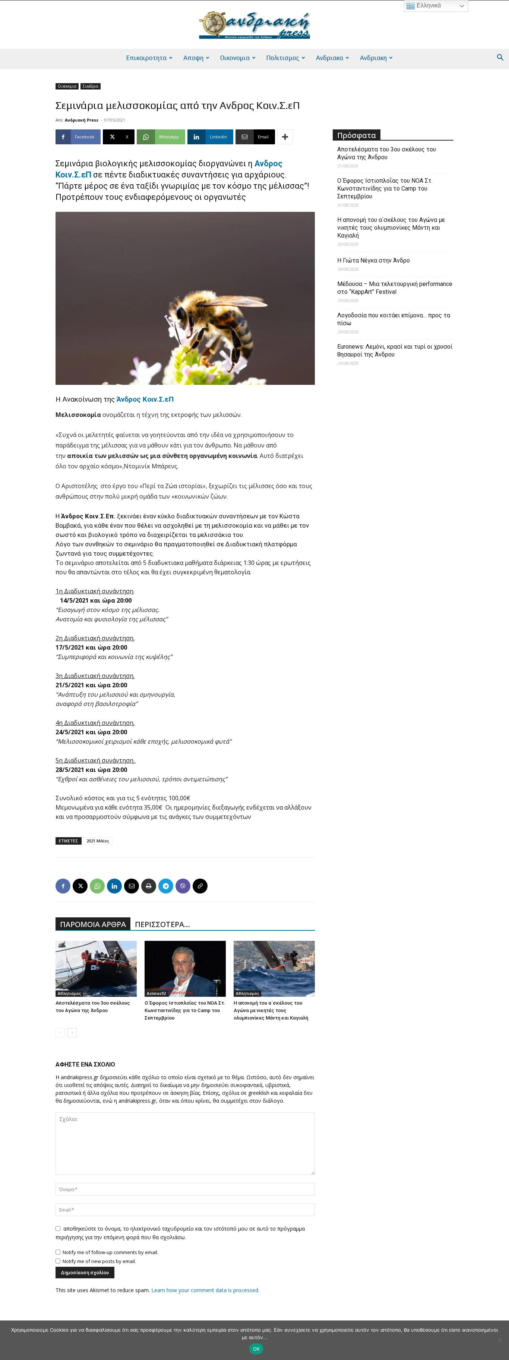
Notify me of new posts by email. (99, 1261)
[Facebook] (63, 886)
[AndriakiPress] (254, 25)
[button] (500, 58)
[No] (499, 1340)
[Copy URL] (200, 886)
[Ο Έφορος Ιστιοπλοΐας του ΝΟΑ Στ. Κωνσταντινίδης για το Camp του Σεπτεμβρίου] (185, 969)
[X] (80, 886)
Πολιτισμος (282, 58)
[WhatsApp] (97, 886)
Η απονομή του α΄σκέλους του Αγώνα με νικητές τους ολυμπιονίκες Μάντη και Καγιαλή (271, 1010)
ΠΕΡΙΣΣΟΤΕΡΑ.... (162, 924)
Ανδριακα (329, 58)
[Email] (131, 886)
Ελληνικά (428, 5)
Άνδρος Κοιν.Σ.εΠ (145, 399)
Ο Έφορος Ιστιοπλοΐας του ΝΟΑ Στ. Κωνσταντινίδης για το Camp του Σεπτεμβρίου (185, 1010)
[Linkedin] (114, 886)
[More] (285, 136)
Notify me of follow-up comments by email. (110, 1252)
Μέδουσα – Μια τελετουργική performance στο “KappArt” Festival (394, 287)
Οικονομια (235, 58)
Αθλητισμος (69, 993)
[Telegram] (165, 886)
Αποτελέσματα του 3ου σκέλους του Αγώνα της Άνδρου (386, 153)
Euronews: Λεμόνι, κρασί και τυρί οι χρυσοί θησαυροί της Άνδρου (394, 350)
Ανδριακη (373, 58)
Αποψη (193, 58)
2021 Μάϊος (97, 841)
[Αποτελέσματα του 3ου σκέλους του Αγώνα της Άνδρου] (96, 969)
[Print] (148, 886)
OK (256, 1349)
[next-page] (72, 1032)
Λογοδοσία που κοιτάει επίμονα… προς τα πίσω (393, 319)
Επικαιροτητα (146, 58)
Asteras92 (156, 993)
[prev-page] (60, 1032)
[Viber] (183, 886)
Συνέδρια (90, 86)
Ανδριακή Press (81, 120)
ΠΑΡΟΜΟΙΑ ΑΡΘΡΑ (93, 924)
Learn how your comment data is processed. (205, 1290)
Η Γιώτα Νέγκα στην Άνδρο (373, 260)
